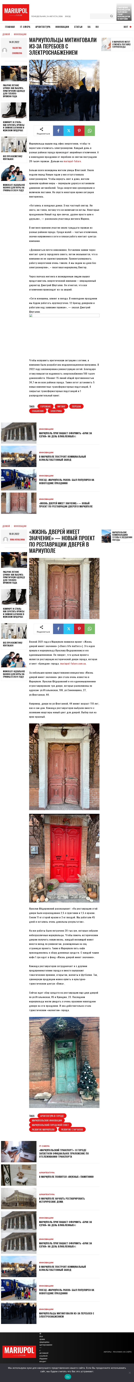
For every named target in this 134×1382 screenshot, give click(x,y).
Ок (67, 1376)
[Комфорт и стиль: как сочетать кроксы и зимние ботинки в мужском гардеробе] (14, 110)
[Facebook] (58, 130)
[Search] (111, 16)
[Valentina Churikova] (5, 50)
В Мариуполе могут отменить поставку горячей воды (121, 44)
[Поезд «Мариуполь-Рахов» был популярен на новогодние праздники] (18, 479)
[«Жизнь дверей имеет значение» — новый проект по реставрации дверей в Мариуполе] (18, 503)
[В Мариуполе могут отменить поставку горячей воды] (106, 44)
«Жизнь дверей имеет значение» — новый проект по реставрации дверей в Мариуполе (66, 504)
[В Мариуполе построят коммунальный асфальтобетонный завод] (18, 456)
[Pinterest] (79, 130)
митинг (61, 406)
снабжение (38, 411)
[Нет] (129, 1372)
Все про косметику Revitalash (12, 157)
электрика (56, 411)
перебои (76, 406)
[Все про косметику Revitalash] (14, 144)
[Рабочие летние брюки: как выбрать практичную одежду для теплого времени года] (14, 73)
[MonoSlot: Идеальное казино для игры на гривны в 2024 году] (14, 173)
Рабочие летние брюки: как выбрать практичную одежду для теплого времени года (14, 91)
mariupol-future (72, 161)
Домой (6, 34)
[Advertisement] (118, 107)
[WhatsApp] (89, 130)
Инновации (20, 34)
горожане (45, 406)
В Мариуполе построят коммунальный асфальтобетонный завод (62, 458)
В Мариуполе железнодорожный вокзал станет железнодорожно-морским (123, 13)
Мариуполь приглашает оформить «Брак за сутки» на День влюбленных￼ (65, 434)
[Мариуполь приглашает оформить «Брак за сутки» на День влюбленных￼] (18, 433)
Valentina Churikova (17, 50)
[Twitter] (69, 130)
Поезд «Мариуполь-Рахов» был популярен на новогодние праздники (66, 481)
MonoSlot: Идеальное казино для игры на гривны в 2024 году (14, 187)
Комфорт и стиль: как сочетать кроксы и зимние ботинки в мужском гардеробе (13, 126)
